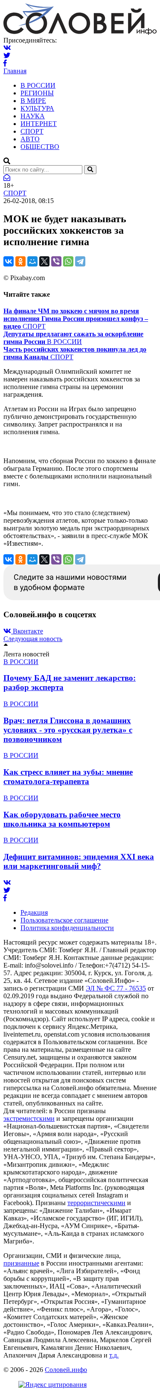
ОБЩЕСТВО (39, 146)
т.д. (114, 1355)
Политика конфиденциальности (67, 927)
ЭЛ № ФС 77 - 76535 (116, 988)
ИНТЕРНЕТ (38, 123)
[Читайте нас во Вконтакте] (7, 48)
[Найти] (90, 169)
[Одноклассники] (20, 261)
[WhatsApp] (68, 261)
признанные (21, 1263)
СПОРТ (32, 131)
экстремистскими (29, 1118)
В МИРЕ (33, 100)
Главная (14, 70)
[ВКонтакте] (8, 261)
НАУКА (32, 116)
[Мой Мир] (32, 261)
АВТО (30, 139)
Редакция (34, 912)
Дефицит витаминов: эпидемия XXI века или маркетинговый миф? (78, 861)
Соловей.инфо (66, 1369)
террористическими (96, 1202)
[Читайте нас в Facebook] (5, 63)
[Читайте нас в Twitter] (6, 55)
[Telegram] (80, 261)
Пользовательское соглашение (64, 920)
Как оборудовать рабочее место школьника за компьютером (62, 819)
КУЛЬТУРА (37, 108)
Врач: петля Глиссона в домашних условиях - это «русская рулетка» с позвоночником (67, 730)
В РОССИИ (37, 85)
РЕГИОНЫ (37, 93)
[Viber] (56, 261)
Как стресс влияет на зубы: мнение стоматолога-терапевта (68, 777)
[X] (44, 261)
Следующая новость (32, 638)
